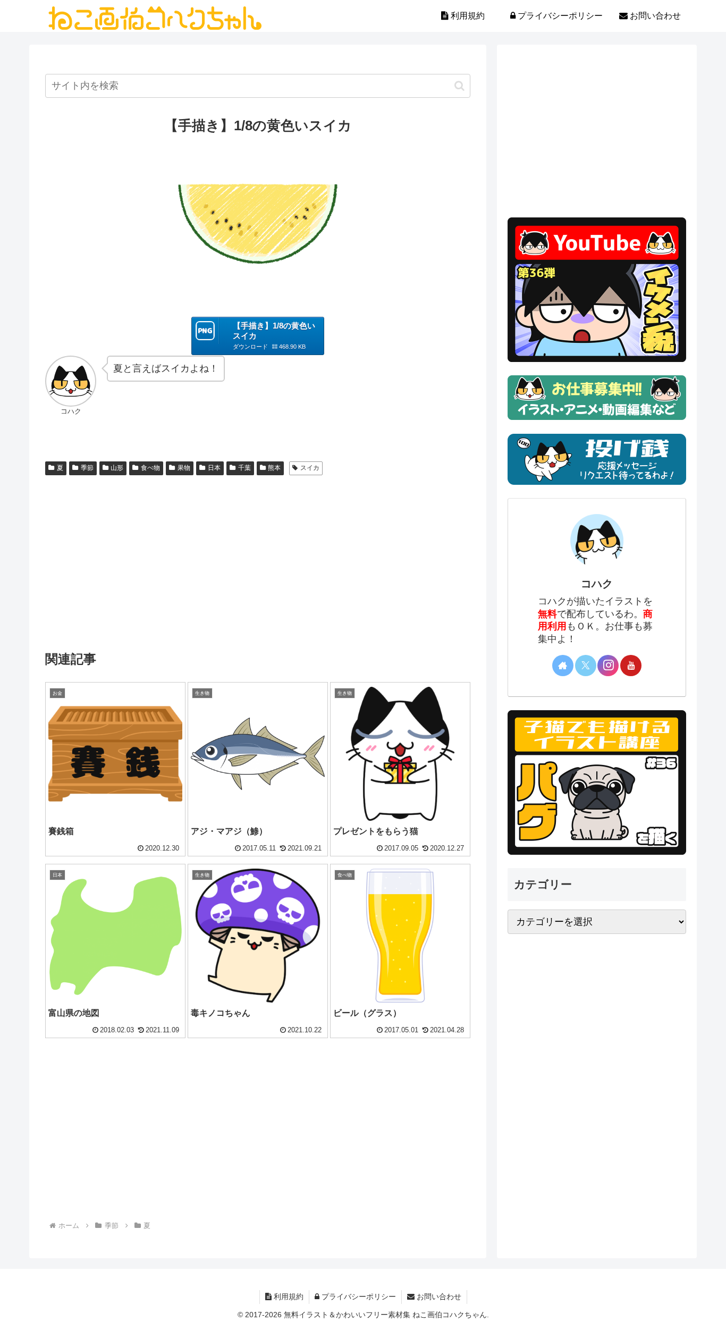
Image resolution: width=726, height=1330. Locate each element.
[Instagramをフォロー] (608, 665)
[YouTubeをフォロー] (630, 665)
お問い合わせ (438, 1296)
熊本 (274, 468)
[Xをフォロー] (585, 665)
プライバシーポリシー (357, 1296)
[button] (459, 86)
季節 (87, 468)
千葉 (244, 468)
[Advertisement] (257, 559)
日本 (214, 468)
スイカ (309, 468)
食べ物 (150, 468)
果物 (184, 468)
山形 (117, 468)
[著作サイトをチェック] (562, 665)
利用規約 (287, 1296)
